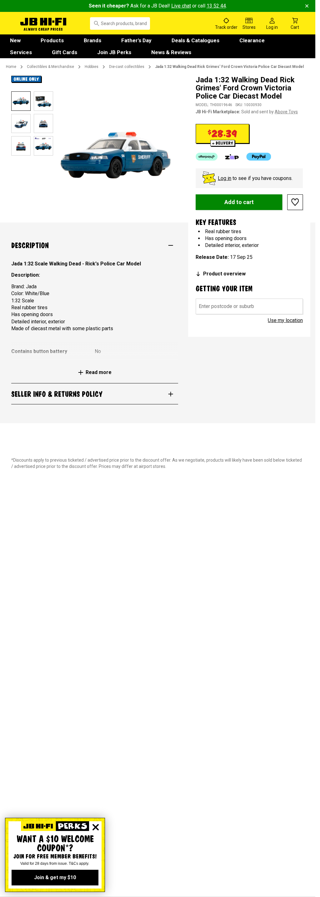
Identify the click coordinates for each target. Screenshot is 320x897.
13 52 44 (216, 6)
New (15, 40)
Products (52, 40)
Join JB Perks (114, 52)
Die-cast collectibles (126, 66)
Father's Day (136, 40)
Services (21, 52)
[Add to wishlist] (295, 202)
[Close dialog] (95, 827)
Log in (224, 178)
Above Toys (286, 111)
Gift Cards (64, 52)
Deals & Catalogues (195, 40)
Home (11, 66)
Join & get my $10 (55, 877)
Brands (92, 40)
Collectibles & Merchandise (50, 66)
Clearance (252, 40)
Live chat (181, 6)
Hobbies (91, 66)
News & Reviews (171, 52)
